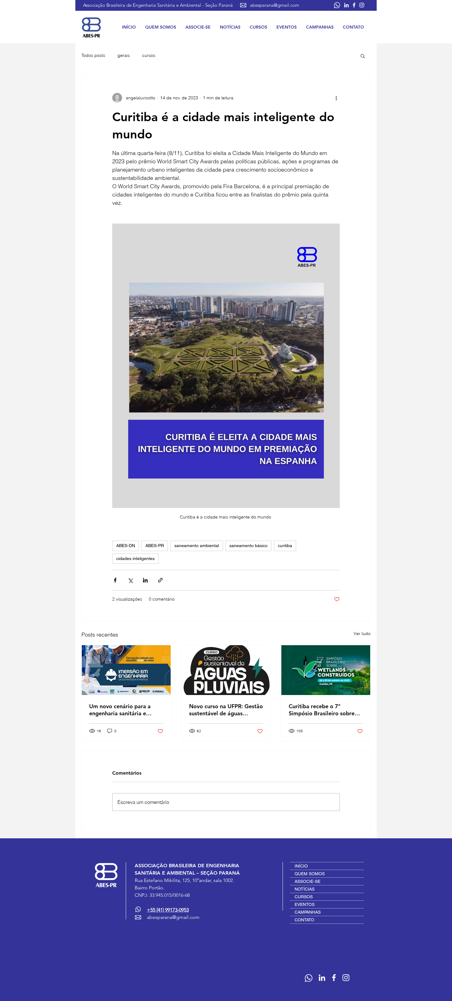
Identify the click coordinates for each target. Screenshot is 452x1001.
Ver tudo (362, 633)
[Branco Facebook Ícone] (354, 5)
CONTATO (304, 919)
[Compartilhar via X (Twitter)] (130, 580)
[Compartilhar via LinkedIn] (145, 580)
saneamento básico (248, 545)
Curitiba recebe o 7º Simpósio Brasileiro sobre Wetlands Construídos (322, 710)
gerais (123, 55)
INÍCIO (301, 866)
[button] (161, 27)
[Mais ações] (336, 97)
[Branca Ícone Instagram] (362, 5)
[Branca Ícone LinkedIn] (346, 5)
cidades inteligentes (135, 558)
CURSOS (304, 896)
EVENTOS (305, 904)
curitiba (285, 545)
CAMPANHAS (308, 912)
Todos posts (93, 55)
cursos (148, 55)
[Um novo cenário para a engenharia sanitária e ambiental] (126, 670)
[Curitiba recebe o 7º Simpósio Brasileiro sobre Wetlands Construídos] (325, 670)
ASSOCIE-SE (307, 881)
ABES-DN (125, 545)
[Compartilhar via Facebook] (115, 580)
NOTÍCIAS (305, 889)
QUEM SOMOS (310, 873)
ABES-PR (154, 545)
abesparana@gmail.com (274, 5)
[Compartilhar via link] (160, 580)
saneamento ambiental (196, 545)
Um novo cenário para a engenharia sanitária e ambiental (120, 710)
